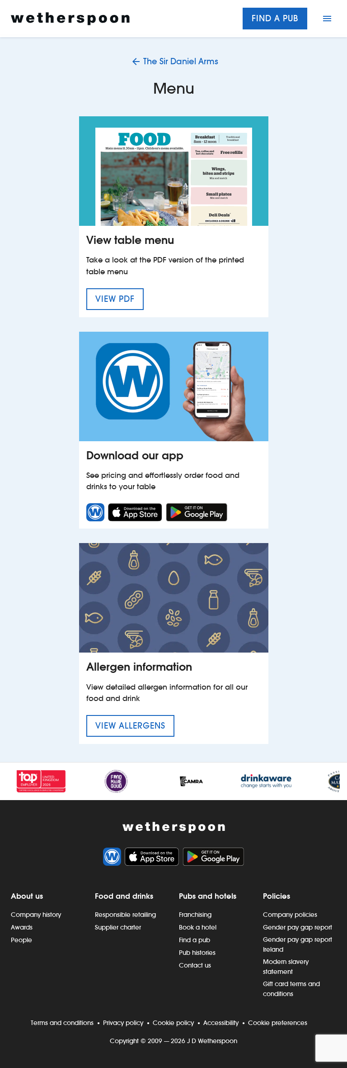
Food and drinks (124, 896)
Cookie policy (173, 1023)
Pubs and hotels (207, 896)
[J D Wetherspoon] (70, 18)
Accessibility (221, 1023)
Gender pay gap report (297, 927)
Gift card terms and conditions (291, 989)
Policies (276, 896)
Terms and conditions (62, 1023)
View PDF (119, 298)
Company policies (290, 915)
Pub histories (197, 953)
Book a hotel (197, 927)
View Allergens (134, 725)
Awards (22, 927)
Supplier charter (118, 927)
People (21, 940)
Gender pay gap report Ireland (297, 944)
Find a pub (275, 18)
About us (27, 896)
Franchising (195, 915)
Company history (36, 915)
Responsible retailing (125, 915)
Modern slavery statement (286, 967)
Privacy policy (123, 1023)
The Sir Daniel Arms (180, 61)
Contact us (195, 965)
